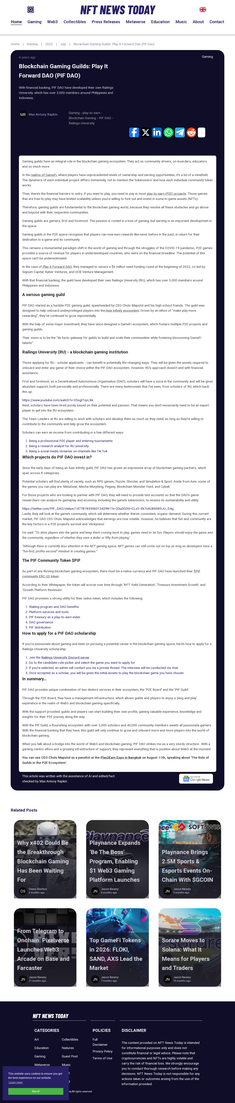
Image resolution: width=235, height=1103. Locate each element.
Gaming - (76, 113)
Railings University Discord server (65, 657)
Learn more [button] (16, 1082)
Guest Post (70, 1056)
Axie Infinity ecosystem (122, 311)
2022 (49, 44)
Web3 (52, 21)
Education (160, 21)
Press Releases (106, 21)
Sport (66, 1073)
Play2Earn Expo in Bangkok (121, 758)
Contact (217, 21)
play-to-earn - (92, 113)
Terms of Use (102, 1058)
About (198, 21)
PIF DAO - (106, 118)
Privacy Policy (103, 1051)
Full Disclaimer (100, 1042)
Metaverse (135, 21)
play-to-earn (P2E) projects (166, 194)
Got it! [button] (36, 1091)
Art (36, 1039)
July (63, 44)
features (68, 1048)
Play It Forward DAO (57, 267)
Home (16, 21)
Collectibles (75, 21)
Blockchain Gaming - (84, 118)
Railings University (82, 123)
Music (181, 21)
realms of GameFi (44, 175)
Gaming (34, 21)
